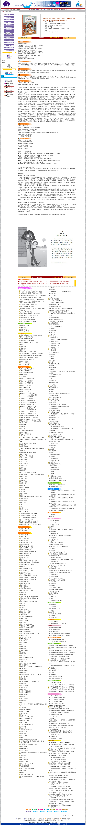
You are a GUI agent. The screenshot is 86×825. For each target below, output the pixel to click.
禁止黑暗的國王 (53, 323)
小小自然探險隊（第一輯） (56, 676)
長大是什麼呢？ (24, 482)
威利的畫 (51, 612)
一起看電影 (23, 755)
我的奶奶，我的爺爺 (54, 425)
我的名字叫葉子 (24, 640)
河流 (50, 528)
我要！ (22, 504)
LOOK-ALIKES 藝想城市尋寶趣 (57, 705)
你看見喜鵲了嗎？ (54, 736)
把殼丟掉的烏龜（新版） (26, 568)
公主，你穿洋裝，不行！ (55, 375)
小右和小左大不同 (54, 430)
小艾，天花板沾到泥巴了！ (27, 768)
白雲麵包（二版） (24, 544)
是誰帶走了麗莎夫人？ (55, 734)
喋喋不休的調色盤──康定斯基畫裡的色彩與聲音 (62, 725)
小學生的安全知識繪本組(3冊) (28, 321)
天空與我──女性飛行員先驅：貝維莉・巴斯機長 (62, 790)
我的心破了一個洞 (54, 520)
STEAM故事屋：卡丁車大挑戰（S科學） (60, 310)
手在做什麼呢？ (24, 510)
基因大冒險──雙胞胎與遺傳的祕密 (58, 339)
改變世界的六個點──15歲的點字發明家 (59, 766)
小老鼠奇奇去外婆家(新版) (27, 564)
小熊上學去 (23, 726)
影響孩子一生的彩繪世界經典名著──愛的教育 (61, 654)
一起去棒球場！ (53, 351)
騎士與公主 (23, 607)
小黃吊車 (22, 495)
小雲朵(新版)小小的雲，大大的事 (28, 575)
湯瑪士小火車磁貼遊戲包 (26, 337)
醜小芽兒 (51, 391)
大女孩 (51, 452)
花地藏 (51, 595)
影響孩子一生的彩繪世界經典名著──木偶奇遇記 (62, 652)
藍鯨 (21, 702)
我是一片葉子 (23, 454)
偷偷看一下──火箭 (25, 387)
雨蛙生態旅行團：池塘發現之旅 (28, 551)
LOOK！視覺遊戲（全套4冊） (28, 519)
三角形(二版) (23, 722)
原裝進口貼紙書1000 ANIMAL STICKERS (31, 335)
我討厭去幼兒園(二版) (25, 588)
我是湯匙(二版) (24, 687)
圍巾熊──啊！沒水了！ (26, 637)
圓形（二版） (52, 293)
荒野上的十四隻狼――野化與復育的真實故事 (61, 559)
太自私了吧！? (24, 447)
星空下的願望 (52, 295)
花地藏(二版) (52, 596)
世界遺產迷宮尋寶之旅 (26, 718)
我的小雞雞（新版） (25, 538)
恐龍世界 (22, 350)
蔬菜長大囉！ (23, 493)
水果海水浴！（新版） (26, 583)
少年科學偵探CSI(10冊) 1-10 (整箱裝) (30, 313)
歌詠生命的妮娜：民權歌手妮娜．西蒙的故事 (61, 799)
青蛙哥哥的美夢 (53, 458)
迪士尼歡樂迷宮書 (24, 364)
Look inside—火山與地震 (26, 398)
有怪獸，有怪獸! (53, 621)
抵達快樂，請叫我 (54, 591)
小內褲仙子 (23, 707)
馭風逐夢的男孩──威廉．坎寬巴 (57, 755)
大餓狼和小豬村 (24, 713)
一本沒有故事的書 (54, 317)
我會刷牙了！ (23, 465)
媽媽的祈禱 (23, 700)
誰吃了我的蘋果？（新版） (27, 590)
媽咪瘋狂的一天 (24, 654)
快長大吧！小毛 (53, 617)
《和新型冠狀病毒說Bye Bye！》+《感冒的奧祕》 (33, 295)
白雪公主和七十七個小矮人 (27, 763)
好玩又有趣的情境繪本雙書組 (27, 319)
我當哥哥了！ (23, 659)
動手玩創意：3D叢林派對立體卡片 (29, 357)
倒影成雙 (51, 718)
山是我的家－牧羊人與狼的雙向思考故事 (60, 535)
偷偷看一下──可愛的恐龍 (26, 383)
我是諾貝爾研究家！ (25, 767)
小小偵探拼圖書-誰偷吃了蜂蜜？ (28, 443)
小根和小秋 (23, 536)
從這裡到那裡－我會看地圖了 (57, 432)
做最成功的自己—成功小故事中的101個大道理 (61, 691)
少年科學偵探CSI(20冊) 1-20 (27, 317)
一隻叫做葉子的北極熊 (55, 306)
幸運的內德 (23, 594)
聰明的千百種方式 (54, 367)
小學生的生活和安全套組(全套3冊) (29, 290)
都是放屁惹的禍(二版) (25, 553)
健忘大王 (51, 672)
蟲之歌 (22, 559)
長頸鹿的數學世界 (54, 417)
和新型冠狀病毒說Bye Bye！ (56, 319)
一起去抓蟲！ (23, 614)
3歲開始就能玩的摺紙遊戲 (27, 359)
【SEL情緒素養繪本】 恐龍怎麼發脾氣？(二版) (32, 741)
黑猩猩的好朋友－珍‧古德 (56, 750)
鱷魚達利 (51, 362)
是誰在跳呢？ (23, 461)
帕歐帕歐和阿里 (53, 670)
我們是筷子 (52, 354)
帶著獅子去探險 (53, 408)
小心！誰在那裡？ (24, 463)
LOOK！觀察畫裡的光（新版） (57, 703)
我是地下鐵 (52, 585)
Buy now (70, 38)
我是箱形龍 (23, 689)
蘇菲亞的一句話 (24, 670)
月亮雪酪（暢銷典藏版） (26, 730)
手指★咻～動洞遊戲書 (26, 624)
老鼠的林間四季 (53, 567)
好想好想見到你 (53, 338)
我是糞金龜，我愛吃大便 (26, 774)
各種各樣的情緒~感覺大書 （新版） (29, 601)
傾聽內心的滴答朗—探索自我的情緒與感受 (60, 570)
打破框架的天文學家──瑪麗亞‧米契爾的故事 (61, 805)
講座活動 (9, 88)
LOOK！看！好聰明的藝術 (56, 707)
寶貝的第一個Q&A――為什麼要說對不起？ (31, 421)
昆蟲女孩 (51, 784)
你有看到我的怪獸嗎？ (26, 631)
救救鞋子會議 (52, 674)
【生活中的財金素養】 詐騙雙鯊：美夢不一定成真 (62, 508)
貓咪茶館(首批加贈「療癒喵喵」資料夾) (59, 393)
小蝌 (50, 297)
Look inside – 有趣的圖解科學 (28, 410)
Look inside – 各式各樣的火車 (28, 411)
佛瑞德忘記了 (23, 731)
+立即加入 (9, 67)
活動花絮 (9, 92)
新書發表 (9, 90)
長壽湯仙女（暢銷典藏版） (27, 717)
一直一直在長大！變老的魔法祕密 (58, 554)
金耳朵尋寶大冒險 (54, 669)
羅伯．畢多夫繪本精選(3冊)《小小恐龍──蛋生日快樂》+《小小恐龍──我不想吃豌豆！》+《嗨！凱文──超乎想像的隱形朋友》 (33, 301)
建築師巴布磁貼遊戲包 (26, 338)
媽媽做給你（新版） (25, 581)
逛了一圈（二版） (54, 716)
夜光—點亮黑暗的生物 (55, 434)
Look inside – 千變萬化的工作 (28, 393)
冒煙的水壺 (23, 715)
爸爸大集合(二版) (24, 622)
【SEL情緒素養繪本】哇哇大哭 (28, 517)
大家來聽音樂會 (53, 606)
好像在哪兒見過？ (54, 341)
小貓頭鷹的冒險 (24, 609)
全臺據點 (48, 9)
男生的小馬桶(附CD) (25, 434)
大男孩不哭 (52, 328)
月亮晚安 (22, 426)
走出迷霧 (51, 526)
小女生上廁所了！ (24, 459)
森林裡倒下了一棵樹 (54, 569)
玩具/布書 (55, 9)
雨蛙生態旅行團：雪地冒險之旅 (28, 579)
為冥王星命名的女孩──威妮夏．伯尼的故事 (60, 794)
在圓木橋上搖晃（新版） (26, 542)
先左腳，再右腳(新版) (25, 549)
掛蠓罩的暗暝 (52, 583)
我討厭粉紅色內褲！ (54, 469)
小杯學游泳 (52, 369)
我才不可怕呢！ (53, 402)
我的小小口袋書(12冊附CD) (27, 430)
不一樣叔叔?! (23, 668)
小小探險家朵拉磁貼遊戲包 (27, 340)
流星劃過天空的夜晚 (25, 709)
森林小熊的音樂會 (54, 325)
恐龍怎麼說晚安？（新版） (27, 548)
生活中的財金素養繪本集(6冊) (57, 510)
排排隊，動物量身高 (25, 691)
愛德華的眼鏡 (52, 330)
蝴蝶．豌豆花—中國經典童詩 (57, 484)
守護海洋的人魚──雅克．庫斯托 (57, 761)
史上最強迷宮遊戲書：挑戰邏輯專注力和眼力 (32, 353)
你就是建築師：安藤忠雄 (55, 738)
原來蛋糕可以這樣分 (54, 460)
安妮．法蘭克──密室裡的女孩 (57, 757)
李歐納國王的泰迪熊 (54, 343)
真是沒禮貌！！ (24, 445)
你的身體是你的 (53, 395)
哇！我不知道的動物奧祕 (26, 616)
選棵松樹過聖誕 (24, 748)
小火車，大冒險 (24, 750)
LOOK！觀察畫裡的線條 (55, 701)
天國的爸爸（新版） (25, 557)
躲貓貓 (22, 737)
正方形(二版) (23, 735)
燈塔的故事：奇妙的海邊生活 (57, 565)
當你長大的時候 (53, 539)
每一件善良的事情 (54, 524)
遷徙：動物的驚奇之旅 (55, 587)
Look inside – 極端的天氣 (26, 397)
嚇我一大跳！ (23, 476)
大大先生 (51, 365)
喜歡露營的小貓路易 (54, 412)
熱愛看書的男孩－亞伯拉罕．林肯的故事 (60, 742)
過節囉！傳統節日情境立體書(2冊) (29, 523)
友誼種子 (22, 605)
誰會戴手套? (23, 484)
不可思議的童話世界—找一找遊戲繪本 (59, 406)
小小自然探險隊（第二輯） (56, 678)
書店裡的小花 (52, 380)
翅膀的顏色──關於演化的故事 (57, 580)
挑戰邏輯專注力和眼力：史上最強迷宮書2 (31, 355)
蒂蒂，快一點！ (53, 336)
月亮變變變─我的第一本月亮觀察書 (29, 596)
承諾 (21, 644)
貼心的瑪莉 (23, 683)
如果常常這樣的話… (25, 620)
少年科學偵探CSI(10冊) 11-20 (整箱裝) (30, 315)
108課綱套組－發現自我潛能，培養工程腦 (31, 292)
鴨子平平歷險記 (24, 639)
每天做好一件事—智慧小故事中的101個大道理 (61, 684)
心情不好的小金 (53, 334)
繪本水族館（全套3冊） (26, 312)
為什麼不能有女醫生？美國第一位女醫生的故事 (61, 752)
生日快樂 (51, 473)
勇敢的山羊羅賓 (53, 537)
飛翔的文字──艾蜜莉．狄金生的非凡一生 (60, 788)
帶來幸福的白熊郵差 (25, 720)
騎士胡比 (22, 603)
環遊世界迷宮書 (24, 361)
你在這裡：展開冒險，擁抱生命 (57, 563)
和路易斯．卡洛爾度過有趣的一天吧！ (59, 775)
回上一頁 (66, 815)
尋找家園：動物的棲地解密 (56, 589)
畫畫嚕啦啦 (23, 585)
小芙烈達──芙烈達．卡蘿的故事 (57, 727)
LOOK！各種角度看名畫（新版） (58, 697)
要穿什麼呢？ (23, 469)
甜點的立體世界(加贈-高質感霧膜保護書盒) (60, 633)
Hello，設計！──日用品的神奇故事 (58, 546)
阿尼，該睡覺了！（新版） (27, 570)
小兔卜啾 (22, 600)
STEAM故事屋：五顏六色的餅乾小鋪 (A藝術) (61, 308)
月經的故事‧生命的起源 (55, 557)
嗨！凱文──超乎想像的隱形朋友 (28, 744)
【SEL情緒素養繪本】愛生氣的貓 (28, 513)
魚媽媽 (22, 772)
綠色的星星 (52, 360)
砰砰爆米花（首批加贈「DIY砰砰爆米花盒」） (32, 497)
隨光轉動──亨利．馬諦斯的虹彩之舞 (59, 723)
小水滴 (22, 508)
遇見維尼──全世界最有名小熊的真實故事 (31, 667)
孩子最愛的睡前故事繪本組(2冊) (28, 304)
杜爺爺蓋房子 (52, 615)
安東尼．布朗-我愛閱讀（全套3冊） (29, 521)
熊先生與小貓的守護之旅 (55, 478)
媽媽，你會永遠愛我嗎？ (26, 657)
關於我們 (40, 9)
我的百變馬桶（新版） (26, 611)
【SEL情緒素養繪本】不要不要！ (28, 515)
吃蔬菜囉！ (23, 489)
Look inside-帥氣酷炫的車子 (27, 408)
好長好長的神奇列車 (25, 370)
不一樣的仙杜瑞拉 (24, 765)
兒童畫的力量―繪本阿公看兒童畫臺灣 (59, 712)
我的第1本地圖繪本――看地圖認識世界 (30, 562)
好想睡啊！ (23, 480)
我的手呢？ (23, 424)
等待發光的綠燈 (53, 445)
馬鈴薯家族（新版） (25, 572)
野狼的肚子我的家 (24, 711)
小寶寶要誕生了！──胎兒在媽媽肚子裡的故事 (32, 474)
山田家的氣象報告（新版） (27, 546)
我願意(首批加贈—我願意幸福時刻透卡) (59, 572)
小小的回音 (52, 384)
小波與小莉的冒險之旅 (26, 529)
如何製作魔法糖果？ (54, 454)
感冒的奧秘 (23, 327)
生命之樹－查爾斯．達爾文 (56, 746)
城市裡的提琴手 (24, 746)
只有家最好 (23, 770)
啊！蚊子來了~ (53, 451)
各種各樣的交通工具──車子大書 (57, 404)
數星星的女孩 (52, 531)
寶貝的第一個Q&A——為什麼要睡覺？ (30, 419)
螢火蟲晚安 (23, 652)
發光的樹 (51, 541)
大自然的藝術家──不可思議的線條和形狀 (60, 291)
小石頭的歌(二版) (53, 533)
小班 (50, 378)
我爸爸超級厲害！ (24, 587)
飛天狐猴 (22, 696)
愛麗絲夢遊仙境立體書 (55, 627)
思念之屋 (22, 757)
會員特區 (33, 9)
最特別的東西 (52, 604)
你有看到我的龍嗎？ (25, 629)
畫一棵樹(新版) (24, 665)
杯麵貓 (51, 475)
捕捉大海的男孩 (53, 593)
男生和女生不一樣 (24, 331)
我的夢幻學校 (52, 386)
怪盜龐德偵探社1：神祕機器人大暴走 (59, 656)
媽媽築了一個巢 (24, 761)
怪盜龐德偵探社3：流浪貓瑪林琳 (58, 660)
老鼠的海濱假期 (53, 576)
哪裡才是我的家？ (24, 759)
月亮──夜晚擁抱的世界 (55, 326)
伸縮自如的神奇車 (54, 401)
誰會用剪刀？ (23, 485)
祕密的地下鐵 (52, 807)
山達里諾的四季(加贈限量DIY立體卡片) (59, 635)
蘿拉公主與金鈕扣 (54, 631)
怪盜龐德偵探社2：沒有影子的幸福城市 (59, 658)
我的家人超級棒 (53, 388)
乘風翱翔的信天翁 (54, 345)
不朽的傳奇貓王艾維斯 (55, 792)
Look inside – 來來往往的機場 (28, 402)
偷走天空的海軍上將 (54, 441)
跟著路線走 (23, 648)
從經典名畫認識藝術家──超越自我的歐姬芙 (60, 731)
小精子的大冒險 (24, 540)
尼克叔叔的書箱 (53, 561)
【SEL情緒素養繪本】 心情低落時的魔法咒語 (61, 428)
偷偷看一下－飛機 (24, 391)
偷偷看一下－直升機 (25, 385)
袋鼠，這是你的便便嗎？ (26, 372)
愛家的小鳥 (52, 289)
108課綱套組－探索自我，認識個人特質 (30, 297)
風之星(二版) (52, 522)
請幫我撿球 (52, 419)
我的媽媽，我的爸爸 (54, 421)
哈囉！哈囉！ (23, 642)
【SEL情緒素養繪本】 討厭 (56, 426)
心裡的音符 (23, 661)
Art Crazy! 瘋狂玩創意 (55, 695)
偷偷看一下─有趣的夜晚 (26, 382)
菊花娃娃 (22, 566)
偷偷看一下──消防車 (25, 389)
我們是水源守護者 (54, 556)
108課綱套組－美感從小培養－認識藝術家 (31, 294)
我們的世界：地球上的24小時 (57, 552)
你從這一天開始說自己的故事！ (57, 544)
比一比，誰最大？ (24, 618)
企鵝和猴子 (52, 610)
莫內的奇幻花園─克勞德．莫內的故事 (59, 709)
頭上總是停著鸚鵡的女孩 (26, 724)
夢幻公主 (22, 344)
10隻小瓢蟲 (23, 376)
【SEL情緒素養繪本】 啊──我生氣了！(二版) (32, 437)
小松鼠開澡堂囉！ (24, 498)
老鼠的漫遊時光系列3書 (55, 600)
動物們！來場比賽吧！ (55, 397)
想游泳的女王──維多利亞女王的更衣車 (59, 765)
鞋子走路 (22, 428)
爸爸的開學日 (52, 349)
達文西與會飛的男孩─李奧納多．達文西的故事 (61, 710)
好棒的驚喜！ (23, 478)
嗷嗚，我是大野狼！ (54, 423)
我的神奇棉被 (52, 376)
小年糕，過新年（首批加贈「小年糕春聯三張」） (62, 439)
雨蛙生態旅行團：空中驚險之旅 (28, 577)
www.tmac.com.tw (14, 9)
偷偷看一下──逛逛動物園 (26, 380)
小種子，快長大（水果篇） (27, 458)
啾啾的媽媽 (52, 456)
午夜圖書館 (23, 672)
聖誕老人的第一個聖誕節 (55, 436)
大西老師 (51, 358)
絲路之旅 (51, 516)
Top (72, 815)
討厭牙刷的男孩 (24, 698)
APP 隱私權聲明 (65, 819)
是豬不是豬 (52, 288)
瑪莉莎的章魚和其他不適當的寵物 (29, 598)
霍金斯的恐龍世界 (24, 555)
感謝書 (22, 467)
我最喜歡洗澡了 (24, 535)
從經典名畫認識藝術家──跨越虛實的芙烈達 (60, 733)
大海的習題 (52, 514)
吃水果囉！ (23, 491)
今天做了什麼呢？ (54, 467)
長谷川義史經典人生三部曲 (27, 306)
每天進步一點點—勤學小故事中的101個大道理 (61, 686)
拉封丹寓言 (23, 592)
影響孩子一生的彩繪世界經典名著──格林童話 (61, 645)
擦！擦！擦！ (23, 423)
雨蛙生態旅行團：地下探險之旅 (28, 663)
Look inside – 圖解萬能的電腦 (28, 413)
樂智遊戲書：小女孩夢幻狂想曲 (28, 351)
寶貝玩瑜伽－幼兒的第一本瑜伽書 (29, 452)
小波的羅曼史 (23, 530)
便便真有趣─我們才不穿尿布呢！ (28, 472)
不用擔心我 (52, 447)
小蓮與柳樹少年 (53, 382)
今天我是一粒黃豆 (24, 487)
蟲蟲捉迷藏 (23, 646)
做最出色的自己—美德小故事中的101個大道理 (61, 689)
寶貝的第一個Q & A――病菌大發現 (29, 417)
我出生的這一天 (53, 332)
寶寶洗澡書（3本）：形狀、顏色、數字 (30, 524)
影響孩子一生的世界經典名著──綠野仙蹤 (60, 650)
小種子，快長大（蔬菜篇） (27, 456)
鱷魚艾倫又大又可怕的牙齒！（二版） (30, 633)
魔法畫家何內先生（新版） (56, 714)
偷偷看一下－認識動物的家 (27, 378)
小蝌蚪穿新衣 (23, 635)
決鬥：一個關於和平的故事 (56, 578)
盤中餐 (51, 598)
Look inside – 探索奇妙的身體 (28, 406)
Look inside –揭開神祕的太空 (27, 404)
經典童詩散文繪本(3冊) (55, 486)
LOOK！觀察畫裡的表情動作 (56, 699)
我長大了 (22, 436)
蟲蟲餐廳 (51, 449)
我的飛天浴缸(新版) (25, 613)
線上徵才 (9, 81)
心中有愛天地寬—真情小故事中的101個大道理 (61, 688)
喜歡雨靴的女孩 (24, 694)
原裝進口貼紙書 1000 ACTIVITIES (29, 342)
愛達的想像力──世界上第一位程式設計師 (60, 763)
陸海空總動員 (23, 500)
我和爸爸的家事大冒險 (55, 464)
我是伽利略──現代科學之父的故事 (58, 777)
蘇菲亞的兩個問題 (54, 299)
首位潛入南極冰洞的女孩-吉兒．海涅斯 (59, 786)
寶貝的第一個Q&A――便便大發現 (29, 415)
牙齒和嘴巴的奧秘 (24, 325)
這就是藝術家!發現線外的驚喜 (57, 438)
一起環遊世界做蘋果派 (55, 477)
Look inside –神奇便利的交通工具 (29, 400)
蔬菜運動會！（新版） (26, 574)
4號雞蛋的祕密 (53, 465)
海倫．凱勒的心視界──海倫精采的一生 (59, 753)
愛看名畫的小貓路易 (54, 410)
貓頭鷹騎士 (52, 389)
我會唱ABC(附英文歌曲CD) (56, 639)
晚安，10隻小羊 (24, 511)
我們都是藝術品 (53, 729)
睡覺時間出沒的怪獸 (54, 364)
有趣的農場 (23, 348)
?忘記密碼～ (9, 66)
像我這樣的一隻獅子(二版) (56, 321)
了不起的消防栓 (53, 443)
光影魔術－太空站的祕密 (26, 627)
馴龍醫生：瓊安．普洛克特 (56, 803)
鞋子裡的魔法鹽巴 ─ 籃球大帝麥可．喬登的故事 (61, 744)
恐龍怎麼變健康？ (24, 685)
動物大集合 (23, 502)
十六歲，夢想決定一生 (55, 682)
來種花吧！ (23, 471)
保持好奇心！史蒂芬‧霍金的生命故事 (59, 783)
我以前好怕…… (24, 728)
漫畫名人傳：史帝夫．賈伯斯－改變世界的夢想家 (62, 748)
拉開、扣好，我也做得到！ (27, 369)
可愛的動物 (23, 346)
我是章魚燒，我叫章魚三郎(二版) (28, 739)
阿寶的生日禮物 (24, 650)
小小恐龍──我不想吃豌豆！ (56, 302)
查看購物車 (64, 9)
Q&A (8, 85)
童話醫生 (51, 471)
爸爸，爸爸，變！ (24, 676)
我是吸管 (51, 356)
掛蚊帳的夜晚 (52, 582)
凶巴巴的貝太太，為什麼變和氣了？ (29, 681)
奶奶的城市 (23, 678)
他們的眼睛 (52, 548)
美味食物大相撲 (53, 399)
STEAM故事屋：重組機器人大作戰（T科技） (61, 312)
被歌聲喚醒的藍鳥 (54, 347)
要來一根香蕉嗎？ (54, 352)
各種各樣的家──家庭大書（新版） (29, 561)
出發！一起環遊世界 (54, 629)
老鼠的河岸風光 (53, 574)
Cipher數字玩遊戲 (24, 363)
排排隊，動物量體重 (25, 693)
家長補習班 (23, 680)
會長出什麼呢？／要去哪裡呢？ (57, 480)
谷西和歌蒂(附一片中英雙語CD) (57, 623)
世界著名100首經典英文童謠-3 (57, 641)
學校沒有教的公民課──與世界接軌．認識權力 (61, 529)
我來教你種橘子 (24, 432)
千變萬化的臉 (23, 329)
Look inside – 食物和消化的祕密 (28, 395)
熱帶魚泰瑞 (23, 733)
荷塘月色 (22, 655)
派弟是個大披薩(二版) (55, 614)
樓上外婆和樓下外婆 (54, 608)
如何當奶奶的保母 (24, 743)
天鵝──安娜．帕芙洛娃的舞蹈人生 (58, 759)
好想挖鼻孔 (52, 462)
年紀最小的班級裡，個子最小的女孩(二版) (31, 674)
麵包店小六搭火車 (54, 304)
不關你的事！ (23, 374)
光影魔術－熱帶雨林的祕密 (27, 626)
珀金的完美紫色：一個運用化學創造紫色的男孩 (61, 801)
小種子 (22, 506)
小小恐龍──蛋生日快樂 (55, 301)
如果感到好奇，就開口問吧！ (57, 542)
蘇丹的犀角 (52, 550)
